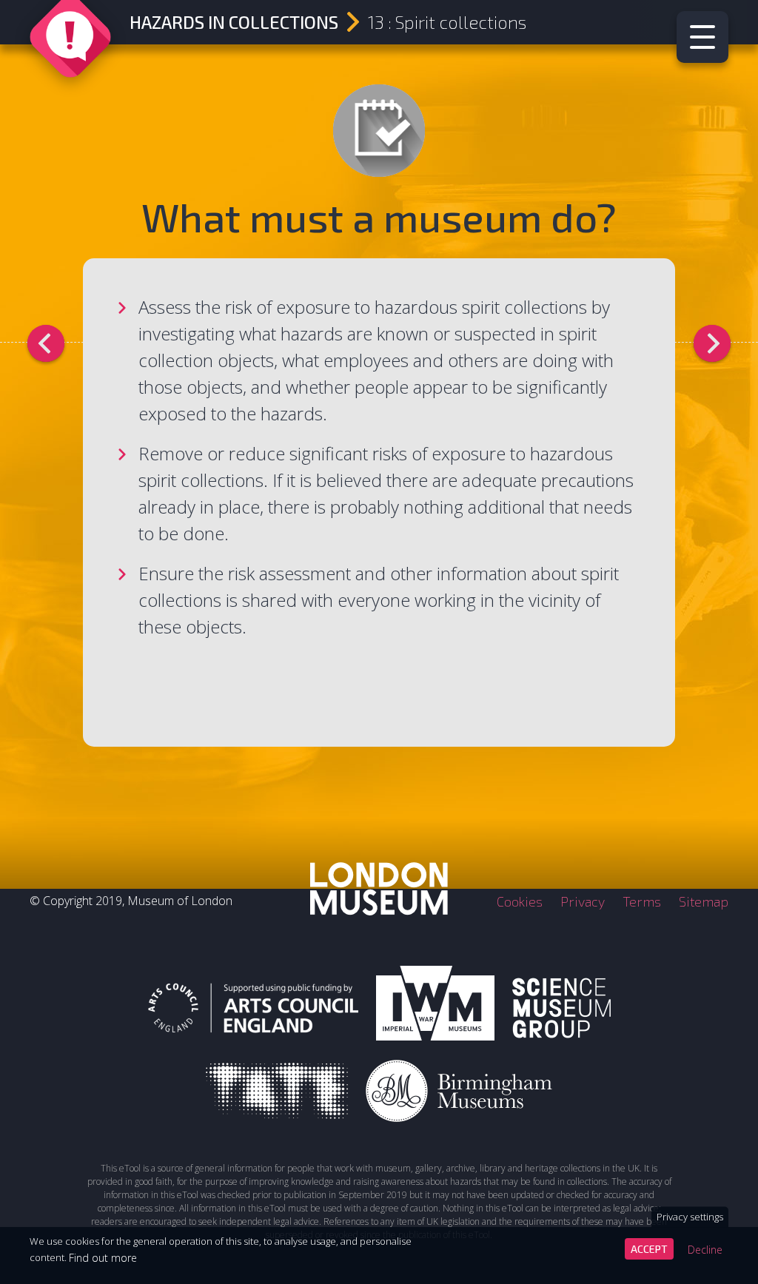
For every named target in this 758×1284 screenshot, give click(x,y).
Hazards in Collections (234, 22)
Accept (649, 1249)
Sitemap (703, 901)
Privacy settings (690, 1216)
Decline (705, 1250)
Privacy (582, 901)
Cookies (520, 901)
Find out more (103, 1258)
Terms (642, 901)
